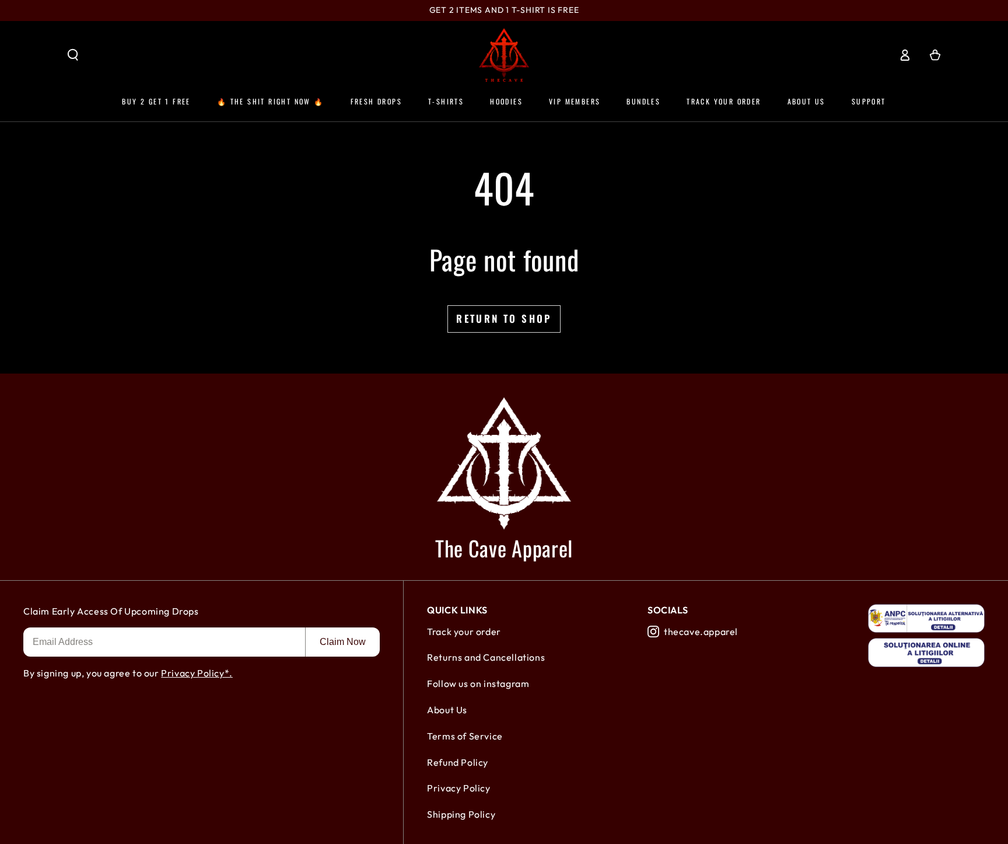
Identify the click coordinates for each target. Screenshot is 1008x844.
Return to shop (504, 318)
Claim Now (343, 642)
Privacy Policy (458, 788)
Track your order (464, 631)
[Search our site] (73, 55)
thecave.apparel (701, 631)
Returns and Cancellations (486, 657)
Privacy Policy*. (197, 673)
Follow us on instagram (478, 683)
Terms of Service (465, 736)
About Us (447, 710)
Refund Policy (457, 762)
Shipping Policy (461, 814)
